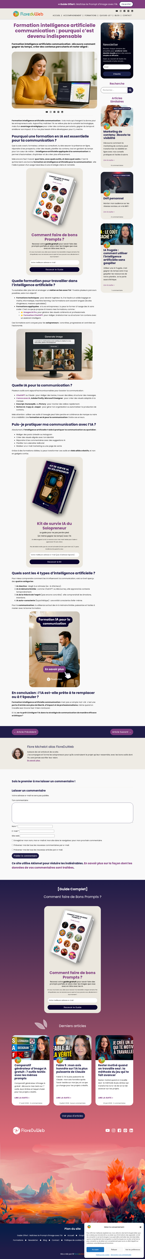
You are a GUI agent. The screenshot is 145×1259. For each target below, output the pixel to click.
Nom (14, 826)
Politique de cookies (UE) (75, 1240)
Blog (117, 15)
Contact (127, 15)
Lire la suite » (21, 1097)
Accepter (95, 1250)
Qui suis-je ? (105, 15)
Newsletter (33, 1240)
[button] (140, 1227)
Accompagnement (72, 15)
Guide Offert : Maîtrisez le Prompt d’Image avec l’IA (40, 1235)
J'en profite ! (126, 4)
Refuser (114, 1250)
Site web (15, 836)
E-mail (15, 831)
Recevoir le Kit (54, 561)
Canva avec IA (23, 398)
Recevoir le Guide (54, 269)
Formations (90, 15)
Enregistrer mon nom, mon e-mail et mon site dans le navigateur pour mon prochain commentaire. (58, 840)
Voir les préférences (132, 1250)
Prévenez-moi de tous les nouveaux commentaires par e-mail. (41, 845)
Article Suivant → (121, 732)
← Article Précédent (25, 732)
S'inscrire (117, 74)
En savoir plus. (33, 760)
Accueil (56, 15)
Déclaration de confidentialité (121, 1255)
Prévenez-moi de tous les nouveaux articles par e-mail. (38, 850)
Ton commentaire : (20, 800)
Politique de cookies (103, 1255)
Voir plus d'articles (72, 1115)
